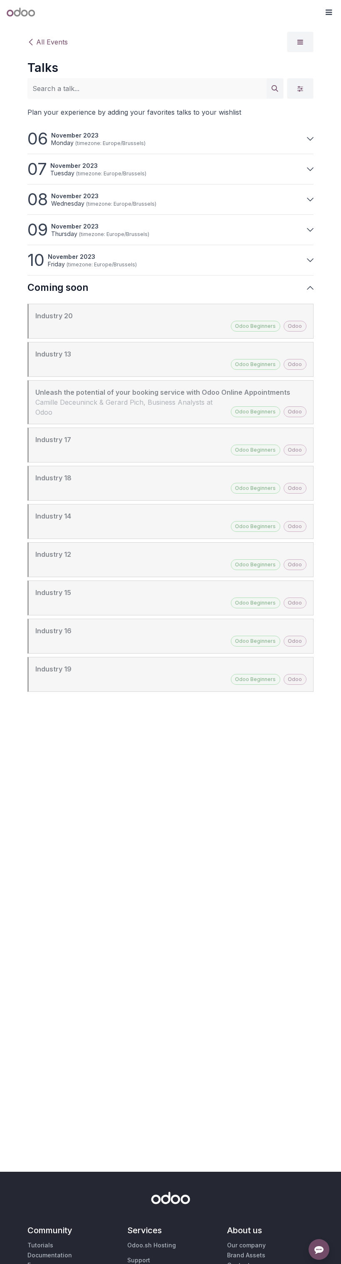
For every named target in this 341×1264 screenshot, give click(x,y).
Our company (246, 1245)
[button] (328, 12)
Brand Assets (246, 1255)
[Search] (275, 88)
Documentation (49, 1255)
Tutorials (40, 1245)
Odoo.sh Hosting (151, 1245)
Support (138, 1260)
